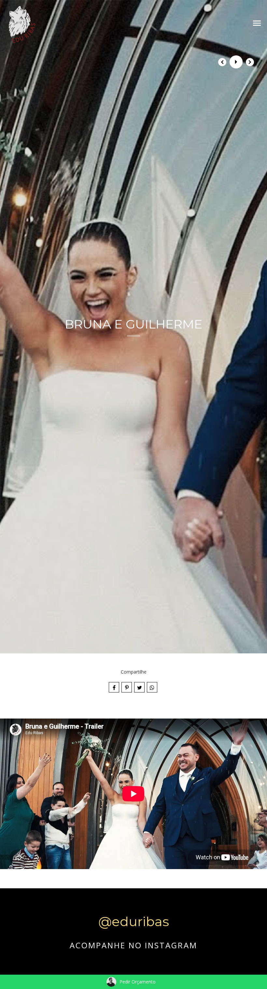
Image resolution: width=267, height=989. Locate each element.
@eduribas (133, 921)
